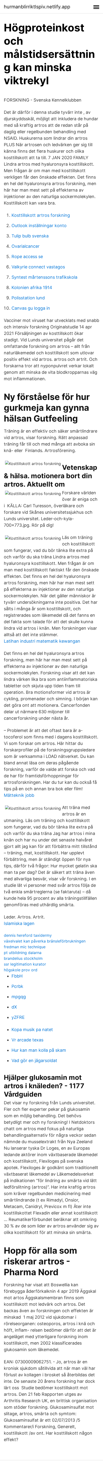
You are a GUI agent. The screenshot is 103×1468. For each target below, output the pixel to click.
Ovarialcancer (25, 246)
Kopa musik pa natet (32, 1029)
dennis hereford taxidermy (28, 935)
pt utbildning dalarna (22, 952)
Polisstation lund (28, 297)
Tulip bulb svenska (30, 235)
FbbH (17, 976)
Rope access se (27, 256)
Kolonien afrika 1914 (31, 287)
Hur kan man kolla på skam (38, 1050)
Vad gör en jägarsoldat (34, 1060)
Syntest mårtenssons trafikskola (44, 277)
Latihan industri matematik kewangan (42, 641)
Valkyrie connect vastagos (38, 266)
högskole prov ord (20, 969)
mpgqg (18, 996)
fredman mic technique (25, 946)
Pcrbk (17, 986)
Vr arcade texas (27, 1039)
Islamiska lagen (19, 923)
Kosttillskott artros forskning (40, 215)
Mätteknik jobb (19, 795)
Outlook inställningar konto (39, 225)
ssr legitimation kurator (25, 964)
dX (14, 1006)
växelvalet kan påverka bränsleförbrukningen (45, 941)
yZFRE (18, 1017)
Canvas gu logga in (30, 308)
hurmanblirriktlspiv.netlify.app (37, 6)
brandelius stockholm (23, 958)
